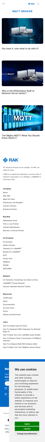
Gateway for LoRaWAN (12, 248)
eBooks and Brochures (12, 314)
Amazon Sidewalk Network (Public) (17, 286)
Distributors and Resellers (13, 202)
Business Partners (10, 209)
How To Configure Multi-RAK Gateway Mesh (20, 344)
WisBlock (6, 262)
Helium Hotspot (9, 245)
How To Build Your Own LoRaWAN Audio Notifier (22, 335)
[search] (38, 4)
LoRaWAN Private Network (14, 283)
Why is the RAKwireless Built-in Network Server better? (18, 92)
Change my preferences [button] (27, 434)
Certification (7, 298)
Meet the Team (9, 199)
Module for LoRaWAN (11, 252)
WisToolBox (7, 268)
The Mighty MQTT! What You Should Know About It (20, 136)
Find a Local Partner (11, 224)
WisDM (5, 265)
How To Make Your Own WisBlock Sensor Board (21, 347)
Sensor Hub (7, 258)
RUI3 (5, 255)
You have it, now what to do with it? (20, 48)
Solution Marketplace (11, 227)
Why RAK (6, 196)
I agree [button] (27, 424)
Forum (5, 311)
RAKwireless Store (10, 220)
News (5, 301)
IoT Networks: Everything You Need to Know (20, 280)
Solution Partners (9, 206)
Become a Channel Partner (13, 230)
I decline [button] (27, 429)
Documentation (9, 304)
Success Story (8, 308)
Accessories (7, 242)
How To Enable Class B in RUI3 (15, 326)
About (5, 192)
